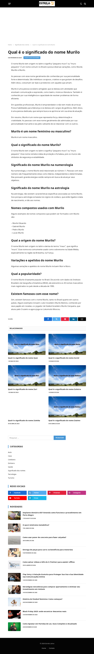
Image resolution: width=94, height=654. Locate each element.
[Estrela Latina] (47, 3)
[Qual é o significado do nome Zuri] (27, 375)
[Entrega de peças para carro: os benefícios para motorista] (14, 552)
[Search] (85, 3)
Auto (10, 452)
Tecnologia (12, 474)
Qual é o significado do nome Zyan (23, 358)
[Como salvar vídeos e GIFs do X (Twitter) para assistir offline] (14, 565)
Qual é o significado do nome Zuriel (63, 358)
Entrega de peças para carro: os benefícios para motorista (48, 549)
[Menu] (9, 4)
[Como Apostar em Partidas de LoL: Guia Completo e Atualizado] (14, 626)
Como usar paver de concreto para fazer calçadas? (44, 537)
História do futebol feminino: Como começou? (42, 599)
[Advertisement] (47, 26)
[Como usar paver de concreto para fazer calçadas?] (14, 540)
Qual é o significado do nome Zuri (22, 389)
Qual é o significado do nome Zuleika (24, 420)
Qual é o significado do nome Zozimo (64, 420)
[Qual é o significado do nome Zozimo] (67, 406)
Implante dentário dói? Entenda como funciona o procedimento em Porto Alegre (52, 513)
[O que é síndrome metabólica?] (14, 528)
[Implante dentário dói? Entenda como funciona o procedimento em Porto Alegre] (14, 515)
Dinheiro (11, 463)
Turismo (11, 478)
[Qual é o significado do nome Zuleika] (27, 406)
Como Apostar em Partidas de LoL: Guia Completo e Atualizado (50, 624)
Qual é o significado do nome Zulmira (64, 389)
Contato (52, 648)
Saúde (10, 467)
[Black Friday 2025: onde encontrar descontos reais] (14, 614)
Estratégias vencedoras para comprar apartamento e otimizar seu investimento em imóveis (51, 588)
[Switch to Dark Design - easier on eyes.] (81, 4)
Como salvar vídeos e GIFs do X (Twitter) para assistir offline (49, 562)
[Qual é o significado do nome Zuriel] (67, 344)
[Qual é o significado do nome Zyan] (27, 344)
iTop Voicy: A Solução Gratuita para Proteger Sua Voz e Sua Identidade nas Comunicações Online (53, 575)
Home (44, 648)
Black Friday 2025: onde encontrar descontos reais (44, 611)
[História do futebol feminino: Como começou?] (14, 602)
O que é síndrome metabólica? (36, 525)
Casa (10, 456)
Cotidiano (11, 459)
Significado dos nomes (31, 57)
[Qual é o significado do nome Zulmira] (67, 375)
